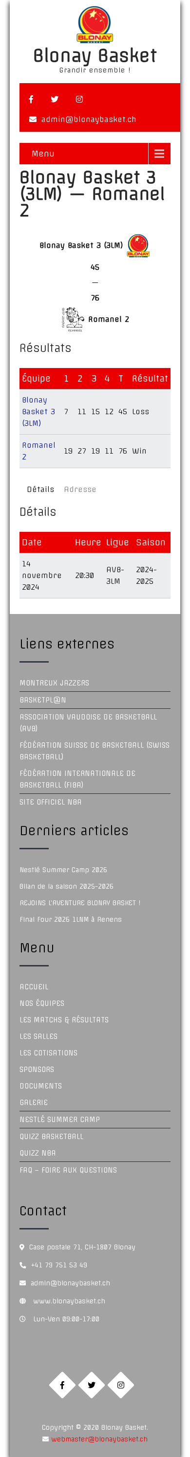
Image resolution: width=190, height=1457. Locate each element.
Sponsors (36, 1069)
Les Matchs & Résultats (64, 1020)
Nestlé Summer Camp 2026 (63, 870)
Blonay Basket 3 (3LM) (38, 411)
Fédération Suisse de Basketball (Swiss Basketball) (94, 751)
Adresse (80, 489)
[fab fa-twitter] (54, 99)
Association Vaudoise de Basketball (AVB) (88, 723)
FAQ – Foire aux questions (68, 1170)
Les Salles (38, 1036)
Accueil (33, 987)
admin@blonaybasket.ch (88, 119)
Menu (43, 153)
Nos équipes (41, 1003)
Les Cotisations (48, 1053)
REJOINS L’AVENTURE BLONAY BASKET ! (79, 903)
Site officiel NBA (50, 802)
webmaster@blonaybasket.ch (98, 1439)
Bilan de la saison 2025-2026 (66, 886)
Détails (40, 489)
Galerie (33, 1102)
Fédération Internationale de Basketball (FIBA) (77, 779)
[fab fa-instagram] (79, 99)
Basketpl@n (42, 700)
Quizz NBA (37, 1153)
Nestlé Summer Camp (59, 1119)
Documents (40, 1086)
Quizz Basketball (51, 1136)
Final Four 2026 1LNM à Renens (70, 919)
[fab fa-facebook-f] (31, 99)
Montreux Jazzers (54, 683)
